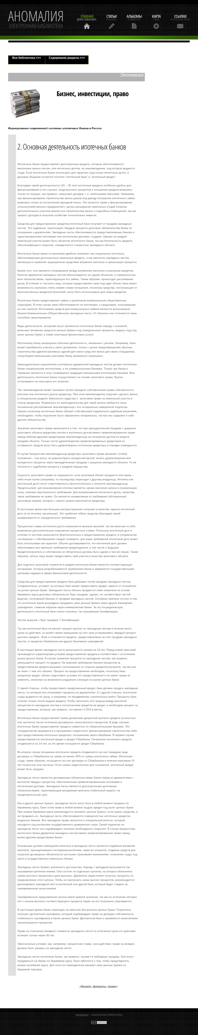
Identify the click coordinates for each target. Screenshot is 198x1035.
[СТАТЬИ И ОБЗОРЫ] (111, 21)
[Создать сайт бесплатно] (99, 1023)
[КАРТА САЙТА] (156, 21)
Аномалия (82, 1014)
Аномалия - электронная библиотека (36, 20)
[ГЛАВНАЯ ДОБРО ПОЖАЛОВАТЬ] (86, 21)
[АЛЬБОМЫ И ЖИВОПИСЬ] (134, 21)
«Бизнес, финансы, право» (99, 986)
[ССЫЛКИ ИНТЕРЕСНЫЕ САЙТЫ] (180, 21)
